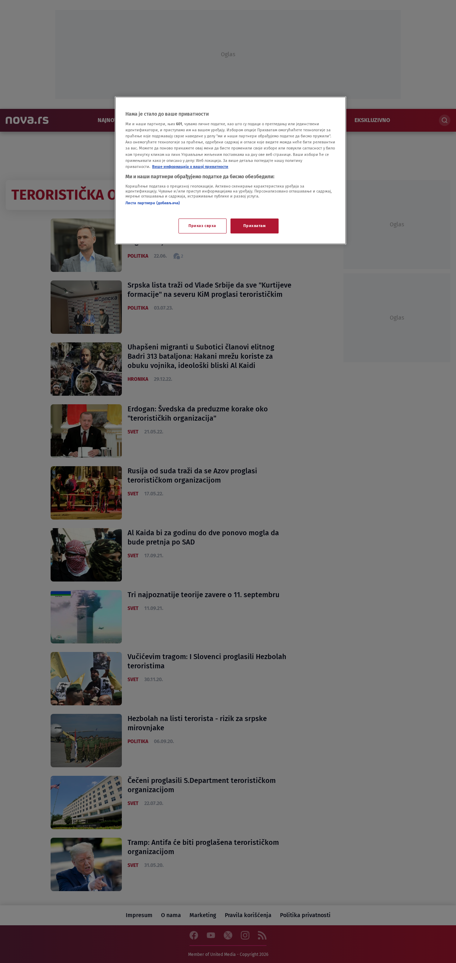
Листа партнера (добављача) (152, 202)
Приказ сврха (202, 225)
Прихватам (254, 225)
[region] (230, 170)
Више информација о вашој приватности (190, 166)
